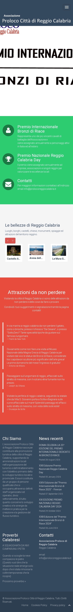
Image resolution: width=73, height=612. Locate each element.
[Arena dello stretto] (36, 253)
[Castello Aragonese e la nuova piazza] (14, 253)
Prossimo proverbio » (14, 581)
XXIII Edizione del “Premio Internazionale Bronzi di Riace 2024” (52, 520)
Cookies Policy (39, 605)
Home (25, 605)
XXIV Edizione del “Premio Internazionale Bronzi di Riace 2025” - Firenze (53, 486)
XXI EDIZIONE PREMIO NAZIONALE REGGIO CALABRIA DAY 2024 (50, 503)
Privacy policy (57, 605)
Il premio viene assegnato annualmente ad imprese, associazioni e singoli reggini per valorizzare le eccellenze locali (39, 168)
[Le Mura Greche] (59, 253)
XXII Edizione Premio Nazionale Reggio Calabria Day (53, 469)
